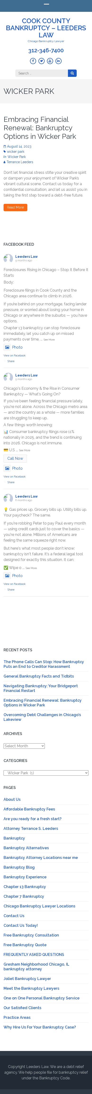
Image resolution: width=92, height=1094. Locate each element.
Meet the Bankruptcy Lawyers (31, 988)
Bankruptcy (14, 838)
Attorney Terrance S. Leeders (31, 828)
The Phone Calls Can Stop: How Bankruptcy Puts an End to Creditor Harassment (44, 664)
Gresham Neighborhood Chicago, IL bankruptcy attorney (36, 966)
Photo (17, 347)
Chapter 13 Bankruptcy (25, 886)
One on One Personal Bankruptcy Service (41, 998)
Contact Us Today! (21, 925)
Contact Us (14, 916)
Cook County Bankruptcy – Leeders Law (46, 28)
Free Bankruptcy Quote (25, 945)
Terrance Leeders (20, 162)
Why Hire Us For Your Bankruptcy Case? (40, 1027)
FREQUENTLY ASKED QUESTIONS (34, 954)
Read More (15, 207)
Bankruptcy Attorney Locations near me (41, 857)
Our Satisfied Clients (22, 1008)
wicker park (15, 151)
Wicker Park (17, 157)
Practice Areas (17, 1017)
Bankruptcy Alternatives (26, 848)
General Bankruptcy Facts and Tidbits (39, 676)
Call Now (15, 458)
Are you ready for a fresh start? (33, 819)
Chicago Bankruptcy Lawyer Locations (39, 906)
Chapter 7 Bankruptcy (24, 896)
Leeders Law (26, 256)
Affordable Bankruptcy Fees (29, 809)
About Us (12, 799)
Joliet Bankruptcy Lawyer (27, 978)
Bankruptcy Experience (25, 877)
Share (10, 361)
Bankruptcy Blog (19, 867)
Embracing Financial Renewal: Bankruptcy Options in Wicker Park (40, 127)
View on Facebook (14, 355)
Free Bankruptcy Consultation (31, 935)
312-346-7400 (46, 50)
